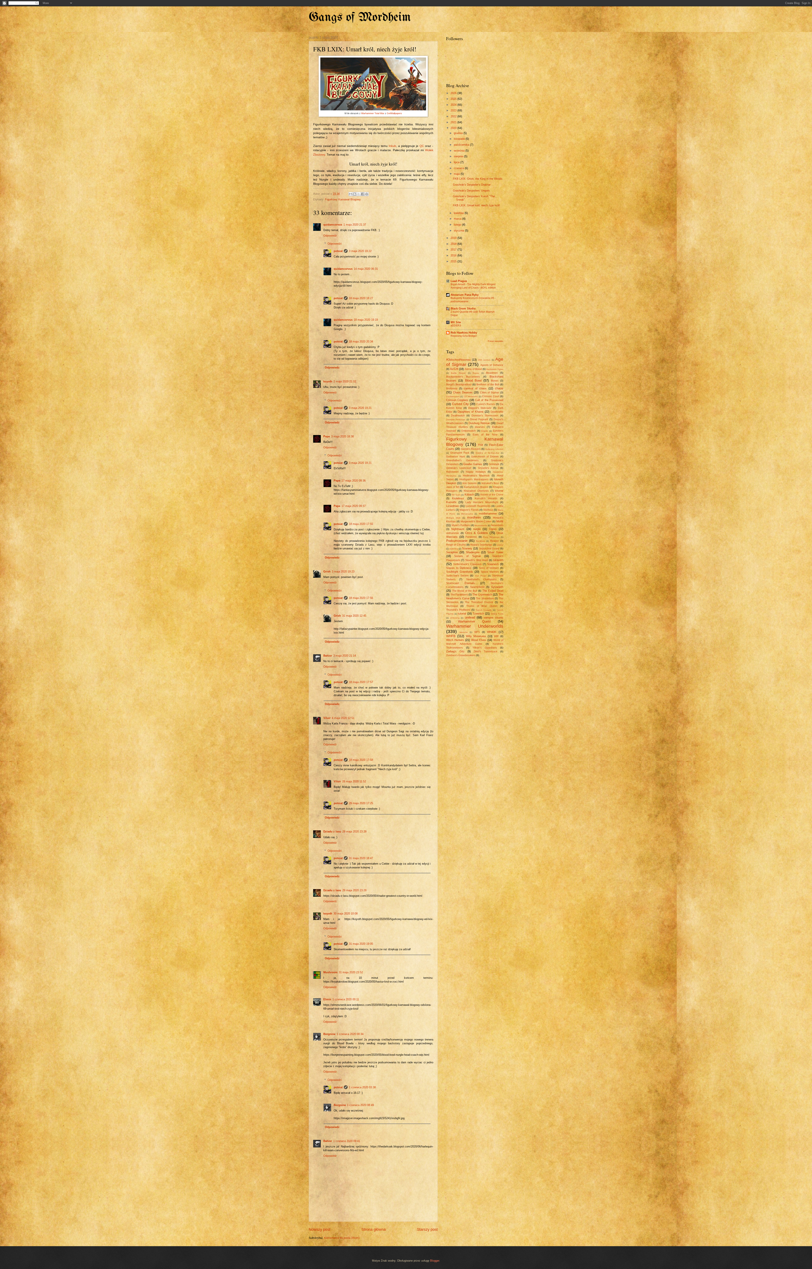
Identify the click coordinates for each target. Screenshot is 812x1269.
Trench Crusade (484, 610)
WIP (496, 636)
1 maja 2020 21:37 (354, 224)
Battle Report (458, 373)
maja (457, 173)
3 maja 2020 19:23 (343, 571)
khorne (499, 490)
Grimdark (494, 464)
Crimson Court (490, 396)
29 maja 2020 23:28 (354, 831)
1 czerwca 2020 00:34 (350, 1034)
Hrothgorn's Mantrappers (473, 479)
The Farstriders (459, 594)
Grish (327, 571)
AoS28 (454, 369)
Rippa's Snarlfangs (481, 544)
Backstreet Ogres (494, 369)
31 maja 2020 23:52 (351, 972)
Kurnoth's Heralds (486, 498)
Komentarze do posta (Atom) (341, 1237)
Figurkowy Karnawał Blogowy (343, 199)
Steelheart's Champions (481, 579)
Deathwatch (458, 415)
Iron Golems (469, 483)
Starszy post (427, 1229)
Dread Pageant (479, 419)
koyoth (327, 381)
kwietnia (459, 213)
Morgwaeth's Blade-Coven (476, 521)
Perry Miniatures (491, 537)
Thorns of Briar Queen (482, 606)
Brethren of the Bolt (487, 384)
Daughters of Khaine (470, 411)
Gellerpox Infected (494, 449)
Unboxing (454, 618)
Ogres (493, 529)
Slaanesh (493, 564)
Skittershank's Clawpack (467, 564)
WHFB (450, 636)
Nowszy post (319, 1229)
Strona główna (373, 1229)
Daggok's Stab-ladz (479, 408)
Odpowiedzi (335, 243)
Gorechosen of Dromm (485, 456)
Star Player (481, 576)
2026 (454, 93)
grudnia (459, 133)
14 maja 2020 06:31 (366, 268)
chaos (499, 388)
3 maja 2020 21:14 (344, 655)
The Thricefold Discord (479, 602)
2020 (454, 128)
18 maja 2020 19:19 (366, 319)
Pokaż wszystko (495, 341)
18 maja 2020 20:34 (361, 341)
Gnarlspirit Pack (459, 453)
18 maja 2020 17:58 (361, 759)
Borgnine (329, 1034)
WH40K (491, 632)
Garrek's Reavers (471, 449)
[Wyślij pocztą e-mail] (350, 194)
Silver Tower (495, 552)
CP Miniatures (471, 396)
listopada (460, 138)
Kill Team (456, 495)
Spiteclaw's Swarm (457, 575)
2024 (454, 104)
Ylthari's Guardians (484, 647)
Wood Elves (478, 640)
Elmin (327, 999)
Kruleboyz (458, 498)
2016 (454, 255)
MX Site (456, 322)
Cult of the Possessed (489, 400)
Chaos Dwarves (463, 392)
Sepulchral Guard (489, 548)
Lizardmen (452, 506)
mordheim (474, 517)
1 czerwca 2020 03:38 (362, 1087)
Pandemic (471, 537)
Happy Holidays (476, 472)
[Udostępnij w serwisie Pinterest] (367, 194)
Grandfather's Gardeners (462, 460)
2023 (454, 110)
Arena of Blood (473, 369)
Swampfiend (477, 587)
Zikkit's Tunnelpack (485, 651)
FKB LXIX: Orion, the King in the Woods (477, 178)
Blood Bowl (473, 380)
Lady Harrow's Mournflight (481, 502)
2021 (454, 122)
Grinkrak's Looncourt (458, 468)
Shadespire (473, 552)
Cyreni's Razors (485, 404)
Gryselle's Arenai (488, 468)
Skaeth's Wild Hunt (476, 560)
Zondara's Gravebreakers (460, 655)
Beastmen (492, 373)
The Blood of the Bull (464, 591)
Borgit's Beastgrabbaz (459, 384)
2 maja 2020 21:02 (344, 381)
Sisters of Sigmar (467, 556)
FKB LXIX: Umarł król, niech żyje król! (476, 205)
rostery (500, 545)
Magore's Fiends (469, 510)
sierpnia (459, 156)
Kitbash (469, 494)
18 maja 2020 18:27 (361, 298)
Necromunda (481, 525)
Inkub (392, 146)
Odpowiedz (330, 235)
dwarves (480, 427)
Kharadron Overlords (476, 491)
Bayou (476, 373)
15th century (484, 360)
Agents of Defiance (491, 365)
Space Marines (490, 572)
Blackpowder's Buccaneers (463, 376)
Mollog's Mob (453, 518)
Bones (494, 380)
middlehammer (488, 513)
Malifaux (488, 510)
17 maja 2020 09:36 (354, 480)
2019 (454, 238)
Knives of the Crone (491, 494)
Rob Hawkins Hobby (464, 332)
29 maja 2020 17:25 (361, 803)
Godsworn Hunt (455, 456)
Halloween (452, 472)
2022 (454, 116)
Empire (484, 431)
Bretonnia (451, 388)
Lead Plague (459, 281)
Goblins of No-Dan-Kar (487, 453)
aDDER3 (456, 325)
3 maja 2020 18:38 (342, 436)
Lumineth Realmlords (478, 506)
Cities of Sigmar (489, 392)
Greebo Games (472, 464)
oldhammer (452, 533)
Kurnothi (451, 502)
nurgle (477, 529)
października (462, 144)
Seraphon (452, 552)
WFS (477, 632)
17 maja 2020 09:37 (354, 506)
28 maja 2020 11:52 (354, 781)
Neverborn (497, 525)
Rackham (480, 541)
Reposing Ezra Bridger (464, 335)
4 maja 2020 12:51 (343, 718)
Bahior (327, 655)
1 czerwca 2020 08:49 (360, 1105)
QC (422, 146)
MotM (499, 521)
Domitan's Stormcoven (485, 415)
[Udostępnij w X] (359, 194)
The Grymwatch (482, 594)
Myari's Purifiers (461, 525)
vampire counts (493, 617)
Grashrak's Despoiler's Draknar (472, 184)
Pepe (326, 436)
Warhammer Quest (474, 621)
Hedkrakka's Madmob (476, 475)
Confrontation (452, 396)
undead (470, 617)
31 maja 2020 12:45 (354, 615)
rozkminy (454, 549)
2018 (454, 243)
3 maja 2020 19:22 (360, 251)
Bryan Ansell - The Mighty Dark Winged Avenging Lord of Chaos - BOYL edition (473, 286)
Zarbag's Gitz (455, 651)
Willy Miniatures (476, 636)
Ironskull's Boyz (490, 483)
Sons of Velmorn (489, 568)
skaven (498, 560)
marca (458, 218)
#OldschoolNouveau (458, 359)
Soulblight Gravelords (459, 571)
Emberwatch (468, 431)
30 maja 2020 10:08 (345, 913)
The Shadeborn (485, 598)
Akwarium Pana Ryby (465, 294)
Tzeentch (478, 613)
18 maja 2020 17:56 (361, 598)
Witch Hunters (455, 640)
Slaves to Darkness (458, 567)
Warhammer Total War (372, 113)
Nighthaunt (457, 529)
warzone (463, 632)
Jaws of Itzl (452, 487)
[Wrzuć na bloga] (355, 194)
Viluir (327, 718)
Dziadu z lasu (332, 831)
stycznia (459, 230)
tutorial (462, 613)
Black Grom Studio (463, 308)
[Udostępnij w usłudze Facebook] (363, 194)
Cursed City (460, 404)
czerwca (459, 168)
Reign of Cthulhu (456, 544)
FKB (480, 445)
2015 (454, 261)
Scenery (467, 548)
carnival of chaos (475, 388)
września (459, 150)
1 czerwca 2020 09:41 (346, 1141)
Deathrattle (497, 412)
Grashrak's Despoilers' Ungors (471, 190)
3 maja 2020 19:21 (360, 407)
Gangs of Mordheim (360, 17)
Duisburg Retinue (479, 423)
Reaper (494, 541)
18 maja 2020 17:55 (361, 524)
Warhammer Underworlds (474, 626)
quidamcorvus (332, 224)
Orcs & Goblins (476, 533)
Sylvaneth (497, 587)
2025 (454, 98)
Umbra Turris (497, 614)
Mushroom (330, 972)
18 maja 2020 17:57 (361, 682)
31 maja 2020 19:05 (361, 943)
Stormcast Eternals (460, 583)
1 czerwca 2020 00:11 (345, 999)
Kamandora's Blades (476, 487)
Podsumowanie (457, 540)
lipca (457, 162)
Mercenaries (467, 514)
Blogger (434, 1260)
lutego (458, 224)
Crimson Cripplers (457, 400)
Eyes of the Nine (485, 434)
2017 (454, 249)
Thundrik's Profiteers (458, 610)
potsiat (338, 251)
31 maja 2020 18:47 (361, 858)
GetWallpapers (394, 113)
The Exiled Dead (492, 590)
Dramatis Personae (455, 419)
